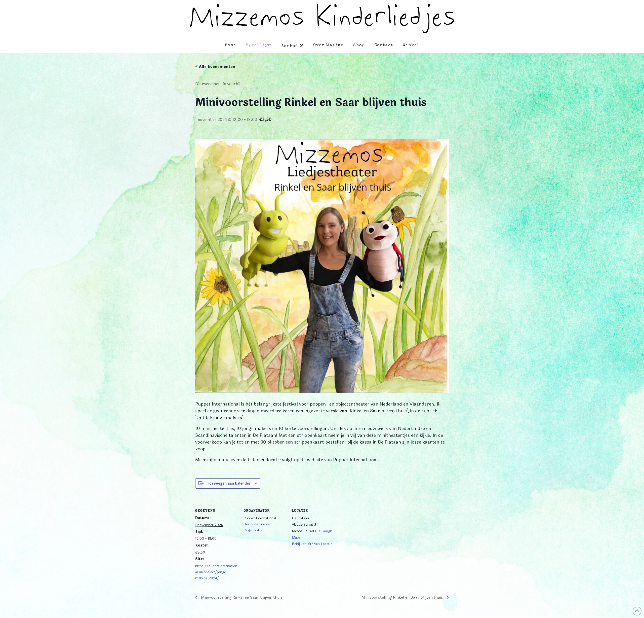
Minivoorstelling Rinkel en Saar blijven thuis (241, 597)
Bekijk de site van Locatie (312, 544)
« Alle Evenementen (215, 66)
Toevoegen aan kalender (229, 483)
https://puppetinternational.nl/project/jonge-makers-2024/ (216, 572)
